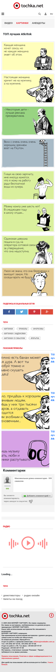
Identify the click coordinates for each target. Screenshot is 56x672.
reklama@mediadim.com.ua (43, 642)
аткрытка (35, 338)
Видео (8, 23)
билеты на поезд (12, 599)
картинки (8, 328)
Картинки (22, 23)
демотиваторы (11, 595)
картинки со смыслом (14, 338)
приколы (23, 328)
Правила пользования (9, 656)
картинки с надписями (15, 333)
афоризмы (38, 328)
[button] (46, 14)
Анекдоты (38, 23)
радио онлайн (32, 595)
